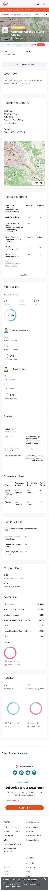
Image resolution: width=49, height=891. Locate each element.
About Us (30, 863)
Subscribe (24, 807)
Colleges (11, 10)
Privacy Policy (9, 872)
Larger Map (37, 182)
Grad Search (31, 832)
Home (3, 10)
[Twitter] (15, 772)
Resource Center (32, 840)
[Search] (38, 4)
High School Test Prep (12, 844)
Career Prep (8, 836)
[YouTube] (28, 772)
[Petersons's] (5, 4)
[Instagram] (34, 772)
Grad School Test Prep (12, 832)
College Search (32, 827)
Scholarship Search (33, 836)
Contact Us (30, 867)
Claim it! (41, 45)
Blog (28, 876)
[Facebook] (21, 772)
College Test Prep (10, 827)
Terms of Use (9, 875)
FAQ (28, 872)
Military (7, 840)
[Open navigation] (43, 4)
